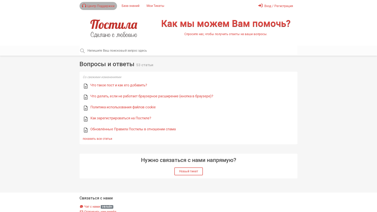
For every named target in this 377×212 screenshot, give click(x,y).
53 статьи (144, 65)
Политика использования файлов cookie (123, 107)
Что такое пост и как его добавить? (118, 85)
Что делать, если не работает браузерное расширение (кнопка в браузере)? (151, 96)
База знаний (130, 6)
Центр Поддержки (100, 6)
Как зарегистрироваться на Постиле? (120, 118)
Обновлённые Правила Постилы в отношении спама (133, 129)
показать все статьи (97, 139)
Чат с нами (97, 206)
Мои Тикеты (155, 6)
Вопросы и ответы (108, 64)
